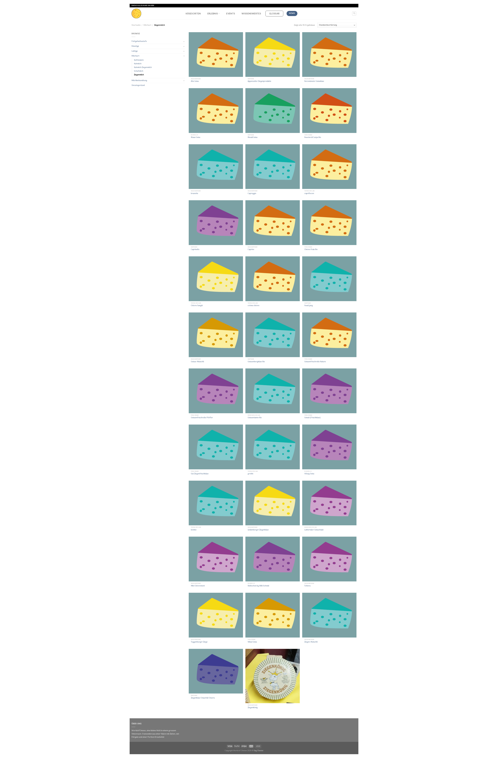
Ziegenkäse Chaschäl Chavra (203, 698)
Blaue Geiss (195, 137)
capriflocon (309, 193)
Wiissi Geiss (252, 642)
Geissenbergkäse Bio (256, 362)
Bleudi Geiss (252, 137)
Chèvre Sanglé (197, 306)
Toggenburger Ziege (199, 642)
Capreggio (252, 193)
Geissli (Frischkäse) (312, 418)
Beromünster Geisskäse (314, 81)
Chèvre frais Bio (311, 249)
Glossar (274, 13)
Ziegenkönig (253, 708)
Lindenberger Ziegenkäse (258, 530)
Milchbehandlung (139, 80)
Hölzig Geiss (309, 474)
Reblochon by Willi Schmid (258, 586)
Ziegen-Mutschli (311, 642)
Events (230, 13)
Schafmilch (138, 71)
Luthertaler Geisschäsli (313, 530)
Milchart (147, 25)
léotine (193, 530)
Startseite (136, 25)
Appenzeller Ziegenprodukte (259, 81)
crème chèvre (253, 306)
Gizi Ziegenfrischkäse (200, 474)
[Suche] (354, 13)
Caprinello (195, 249)
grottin (250, 474)
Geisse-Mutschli (197, 362)
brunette (194, 193)
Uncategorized (138, 85)
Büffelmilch (139, 60)
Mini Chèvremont (198, 586)
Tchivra (307, 586)
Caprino (251, 249)
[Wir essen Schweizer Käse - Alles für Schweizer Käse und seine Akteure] (156, 13)
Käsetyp (135, 46)
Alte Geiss (195, 81)
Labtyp (135, 51)
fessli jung (308, 306)
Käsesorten (193, 13)
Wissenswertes (251, 13)
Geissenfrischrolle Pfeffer (202, 418)
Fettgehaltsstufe (139, 41)
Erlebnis (212, 13)
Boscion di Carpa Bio (312, 137)
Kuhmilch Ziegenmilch (143, 67)
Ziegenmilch (139, 74)
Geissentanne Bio (255, 418)
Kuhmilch (137, 63)
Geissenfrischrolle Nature (315, 362)
